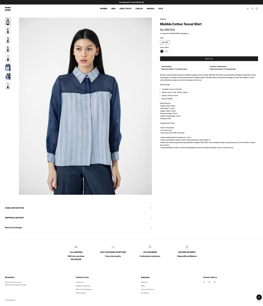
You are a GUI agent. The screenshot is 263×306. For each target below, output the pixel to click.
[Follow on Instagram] (209, 282)
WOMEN (103, 8)
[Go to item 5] (8, 58)
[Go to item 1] (8, 21)
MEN (113, 8)
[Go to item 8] (8, 86)
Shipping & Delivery (83, 286)
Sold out (209, 59)
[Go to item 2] (8, 30)
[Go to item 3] (8, 40)
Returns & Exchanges (84, 289)
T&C (142, 2)
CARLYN (139, 8)
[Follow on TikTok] (215, 282)
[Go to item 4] (8, 49)
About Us (144, 282)
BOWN (163, 19)
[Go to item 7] (8, 76)
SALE (161, 8)
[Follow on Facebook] (204, 282)
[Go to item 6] (8, 67)
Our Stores (145, 293)
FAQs (143, 286)
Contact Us (80, 282)
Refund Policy (81, 293)
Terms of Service (147, 289)
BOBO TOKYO (125, 8)
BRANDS (150, 8)
